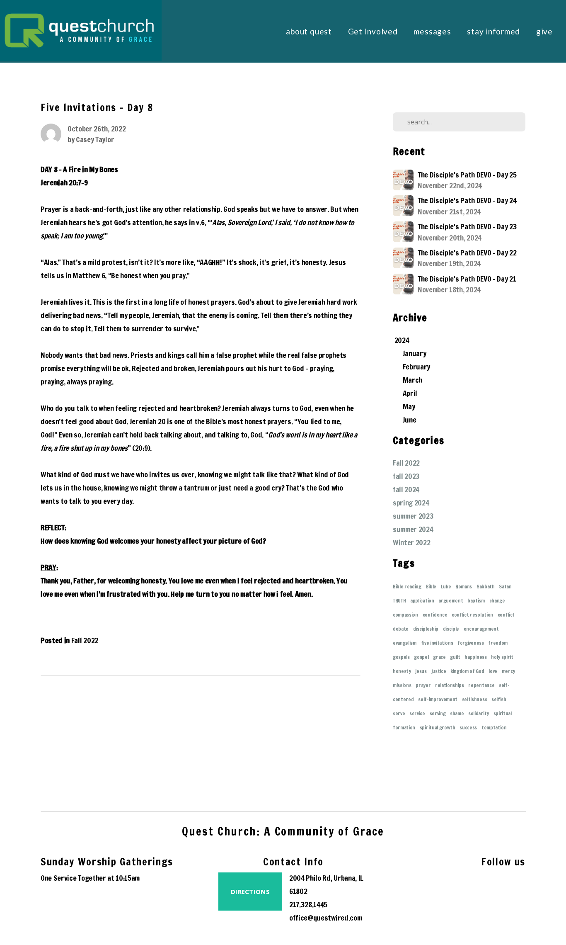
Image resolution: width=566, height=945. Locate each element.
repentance (481, 685)
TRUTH (399, 600)
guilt (455, 657)
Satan (505, 586)
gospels (401, 657)
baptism (476, 600)
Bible (431, 586)
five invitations (437, 642)
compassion (405, 614)
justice (438, 671)
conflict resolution (472, 614)
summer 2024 (413, 529)
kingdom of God (467, 671)
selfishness (474, 699)
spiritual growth (437, 727)
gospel (421, 657)
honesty (402, 671)
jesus (420, 671)
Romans (463, 586)
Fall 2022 (84, 640)
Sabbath (486, 586)
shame (457, 713)
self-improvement (437, 699)
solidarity (478, 713)
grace (439, 657)
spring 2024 (411, 503)
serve (399, 713)
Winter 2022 (411, 542)
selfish (498, 699)
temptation (494, 727)
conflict (506, 614)
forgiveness (470, 642)
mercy (508, 671)
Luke (446, 586)
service (417, 713)
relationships (449, 685)
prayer (423, 685)
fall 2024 (406, 489)
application (422, 600)
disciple (451, 628)
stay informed (494, 31)
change (497, 600)
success (468, 727)
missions (402, 685)
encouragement (481, 628)
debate (401, 628)
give (544, 31)
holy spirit (502, 657)
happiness (475, 657)
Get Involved (374, 31)
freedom (498, 642)
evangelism (404, 642)
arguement (450, 600)
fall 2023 (406, 476)
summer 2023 (413, 516)
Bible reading (407, 586)
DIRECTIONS (250, 891)
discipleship (425, 628)
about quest (310, 31)
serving (438, 713)
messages (433, 31)
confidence (435, 614)
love (493, 671)
